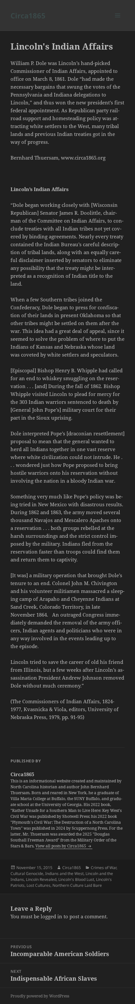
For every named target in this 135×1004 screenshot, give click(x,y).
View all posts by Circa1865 (61, 846)
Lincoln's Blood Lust (76, 879)
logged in (51, 916)
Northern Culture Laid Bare (77, 885)
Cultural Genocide (26, 873)
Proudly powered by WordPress (39, 996)
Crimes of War (103, 867)
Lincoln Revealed (41, 879)
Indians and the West (64, 873)
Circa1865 (28, 15)
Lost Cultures (38, 885)
